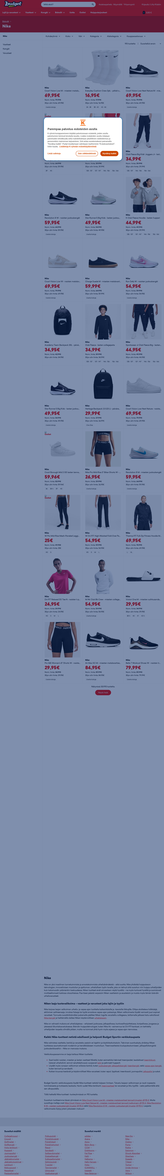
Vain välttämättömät (87, 153)
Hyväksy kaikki (109, 153)
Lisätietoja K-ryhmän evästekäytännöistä (77, 147)
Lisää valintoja (54, 153)
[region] (83, 139)
